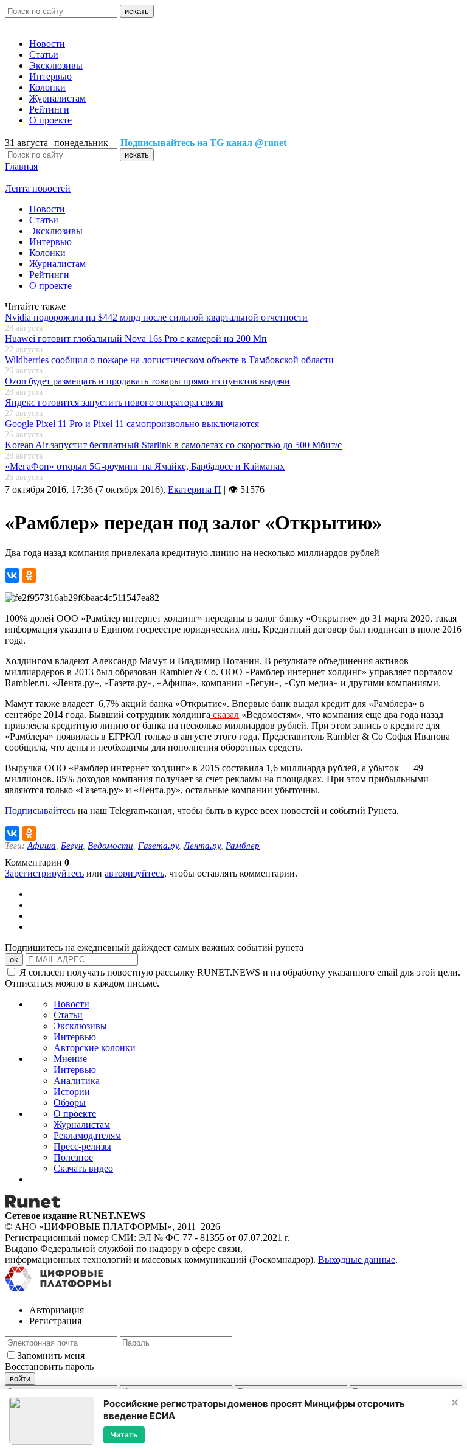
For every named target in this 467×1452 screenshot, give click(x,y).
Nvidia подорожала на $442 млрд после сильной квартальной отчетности (156, 317)
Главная (21, 166)
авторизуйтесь (134, 873)
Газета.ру (158, 845)
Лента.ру (202, 845)
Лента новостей (38, 188)
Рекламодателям (87, 1135)
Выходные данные (356, 1259)
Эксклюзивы (56, 65)
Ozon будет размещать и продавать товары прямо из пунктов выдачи (147, 381)
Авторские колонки (95, 1048)
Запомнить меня (51, 1355)
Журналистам (57, 98)
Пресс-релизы (82, 1146)
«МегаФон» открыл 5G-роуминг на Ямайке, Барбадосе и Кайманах (145, 466)
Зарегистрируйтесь (44, 873)
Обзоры (70, 1102)
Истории (72, 1091)
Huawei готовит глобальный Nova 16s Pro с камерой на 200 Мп (136, 338)
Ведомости (110, 845)
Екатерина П (194, 489)
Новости (47, 43)
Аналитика (77, 1080)
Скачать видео (83, 1168)
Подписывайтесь (40, 810)
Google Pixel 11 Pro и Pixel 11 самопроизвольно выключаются (132, 424)
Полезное (73, 1157)
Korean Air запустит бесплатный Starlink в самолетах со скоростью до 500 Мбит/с (173, 445)
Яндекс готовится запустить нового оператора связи (114, 402)
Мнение (70, 1059)
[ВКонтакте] (12, 575)
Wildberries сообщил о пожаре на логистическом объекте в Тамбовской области (169, 360)
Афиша (41, 845)
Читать (124, 1434)
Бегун (72, 845)
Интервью (50, 76)
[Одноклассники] (29, 575)
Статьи (43, 54)
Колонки (47, 87)
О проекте (50, 120)
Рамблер (243, 845)
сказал (224, 714)
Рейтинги (49, 109)
